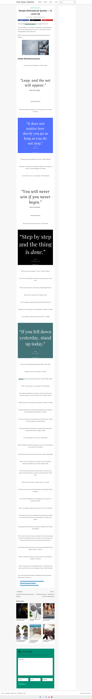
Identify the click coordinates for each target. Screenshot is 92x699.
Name (20, 679)
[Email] (52, 697)
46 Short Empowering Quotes (28, 583)
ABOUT (3, 693)
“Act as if (20, 378)
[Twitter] (43, 697)
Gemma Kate (29, 17)
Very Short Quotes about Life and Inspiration (32, 581)
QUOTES (45, 2)
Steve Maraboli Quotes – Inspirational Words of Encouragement (34, 641)
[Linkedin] (46, 697)
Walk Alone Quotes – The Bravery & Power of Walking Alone (45, 594)
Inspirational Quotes (35, 7)
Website (45, 679)
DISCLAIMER (7, 693)
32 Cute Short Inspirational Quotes (29, 585)
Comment (21, 659)
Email (32, 679)
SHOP (56, 2)
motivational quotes (30, 24)
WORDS (39, 2)
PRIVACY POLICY (14, 693)
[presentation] (22, 610)
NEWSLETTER (20, 693)
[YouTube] (49, 697)
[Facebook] (40, 697)
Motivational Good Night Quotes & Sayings (25, 594)
